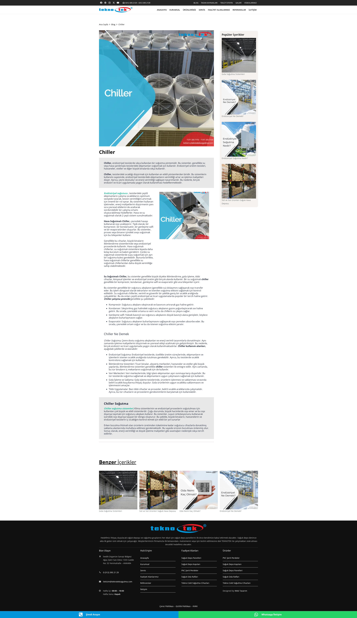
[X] (114, 3)
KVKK (195, 606)
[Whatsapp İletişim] (257, 614)
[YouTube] (118, 3)
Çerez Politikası (167, 606)
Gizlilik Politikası (183, 606)
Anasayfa (144, 558)
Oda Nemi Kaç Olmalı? (189, 511)
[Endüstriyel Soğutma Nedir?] (239, 139)
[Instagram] (109, 3)
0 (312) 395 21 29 (111, 572)
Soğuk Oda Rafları (189, 576)
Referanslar (145, 583)
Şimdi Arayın (93, 614)
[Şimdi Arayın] (82, 614)
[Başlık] (105, 3)
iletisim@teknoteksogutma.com (117, 581)
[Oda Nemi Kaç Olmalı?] (198, 490)
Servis (143, 570)
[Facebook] (101, 3)
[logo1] (115, 10)
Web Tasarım (241, 590)
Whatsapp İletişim (271, 614)
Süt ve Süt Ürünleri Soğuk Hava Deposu (157, 511)
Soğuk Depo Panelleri (191, 558)
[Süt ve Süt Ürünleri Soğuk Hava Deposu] (239, 181)
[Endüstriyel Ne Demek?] (239, 97)
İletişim (143, 589)
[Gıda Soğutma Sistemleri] (239, 55)
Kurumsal (144, 564)
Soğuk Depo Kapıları (190, 564)
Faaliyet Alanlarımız (149, 576)
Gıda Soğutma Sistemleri (233, 74)
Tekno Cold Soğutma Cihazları (195, 583)
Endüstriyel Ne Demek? (232, 116)
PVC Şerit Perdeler (189, 570)
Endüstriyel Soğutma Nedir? (235, 158)
